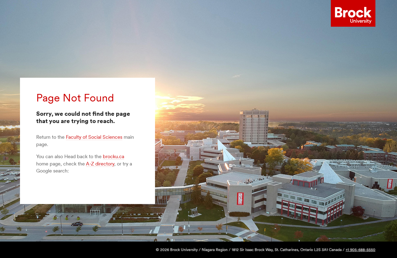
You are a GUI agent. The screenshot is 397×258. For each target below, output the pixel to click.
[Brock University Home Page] (353, 13)
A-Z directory (100, 164)
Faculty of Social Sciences (94, 137)
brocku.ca (113, 156)
